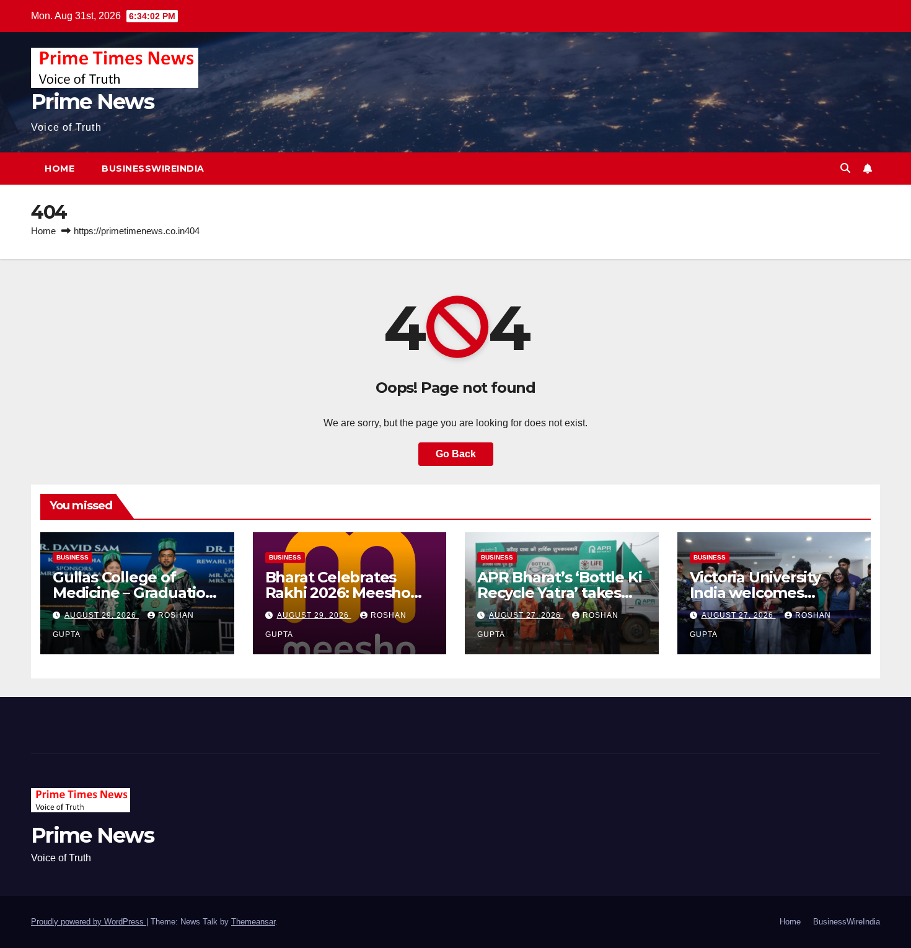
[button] (845, 168)
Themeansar (253, 921)
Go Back (456, 454)
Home (59, 168)
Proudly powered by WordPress (88, 921)
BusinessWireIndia (153, 168)
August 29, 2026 (101, 615)
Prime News (92, 102)
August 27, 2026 (526, 615)
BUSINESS (72, 557)
